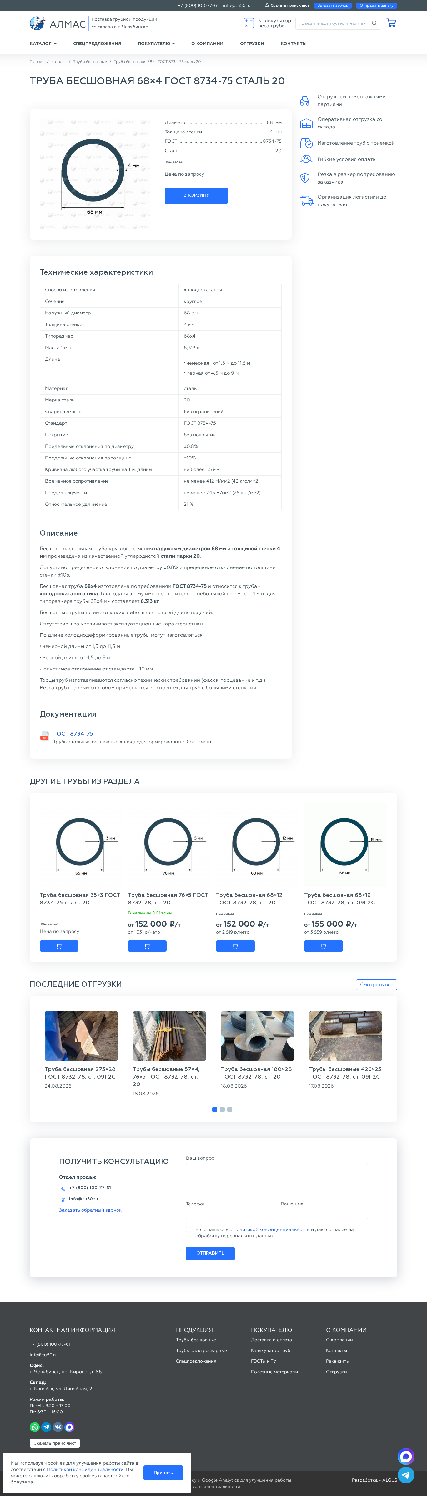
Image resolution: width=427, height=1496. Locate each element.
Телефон (196, 1204)
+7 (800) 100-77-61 (198, 5)
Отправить (210, 1253)
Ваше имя (292, 1204)
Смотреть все (376, 984)
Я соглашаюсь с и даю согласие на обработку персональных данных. (274, 1233)
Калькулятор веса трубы (274, 23)
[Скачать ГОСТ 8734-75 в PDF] (45, 736)
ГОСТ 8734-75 (73, 734)
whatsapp (35, 1427)
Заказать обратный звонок (90, 1210)
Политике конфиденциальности (205, 1486)
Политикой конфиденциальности (271, 1229)
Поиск (374, 23)
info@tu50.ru (237, 5)
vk (58, 1427)
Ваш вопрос (200, 1158)
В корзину (196, 195)
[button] (214, 1109)
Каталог (41, 43)
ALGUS (389, 1480)
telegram (46, 1427)
